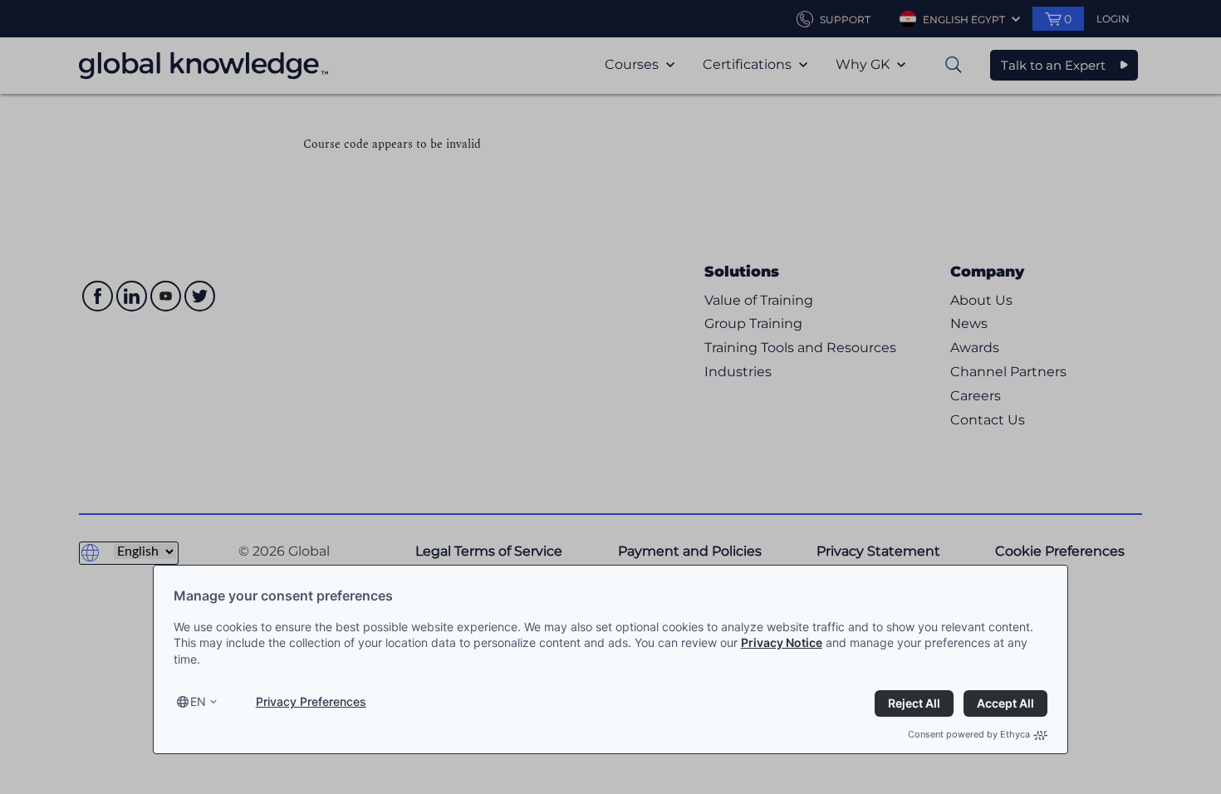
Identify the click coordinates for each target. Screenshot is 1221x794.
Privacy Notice (781, 642)
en (198, 701)
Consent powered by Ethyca (969, 734)
